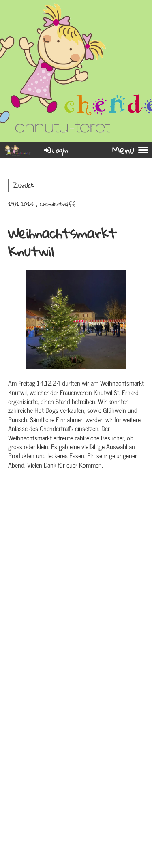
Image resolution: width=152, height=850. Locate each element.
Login (60, 150)
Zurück (23, 185)
